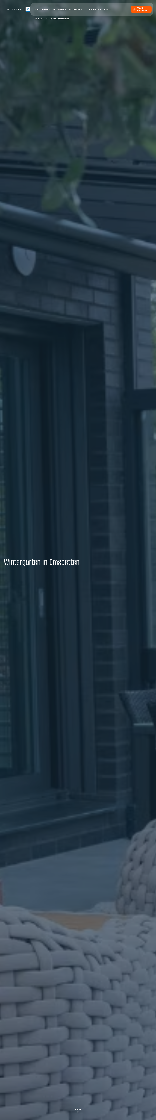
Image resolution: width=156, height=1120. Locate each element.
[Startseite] (18, 9)
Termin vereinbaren (142, 9)
